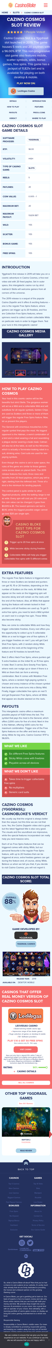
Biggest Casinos (14, 1197)
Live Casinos (14, 1193)
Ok (26, 1344)
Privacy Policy (38, 1220)
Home (5, 13)
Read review (26, 1151)
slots (16, 13)
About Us (38, 1211)
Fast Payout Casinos (14, 1202)
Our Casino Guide (38, 1230)
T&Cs (37, 1061)
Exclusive (14, 1230)
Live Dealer (38, 1202)
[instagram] (22, 1243)
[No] (49, 1340)
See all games (26, 1103)
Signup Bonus (13, 1220)
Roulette (38, 1197)
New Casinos (14, 1188)
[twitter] (30, 1243)
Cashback (14, 1225)
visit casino (25, 1049)
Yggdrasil (34, 140)
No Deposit (14, 1216)
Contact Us (38, 1216)
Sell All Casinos (26, 1083)
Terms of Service (38, 1225)
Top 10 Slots (38, 1184)
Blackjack (38, 1193)
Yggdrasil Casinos (26, 944)
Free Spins (14, 1211)
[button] (6, 357)
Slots (31, 168)
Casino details (26, 1071)
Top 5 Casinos (13, 1184)
